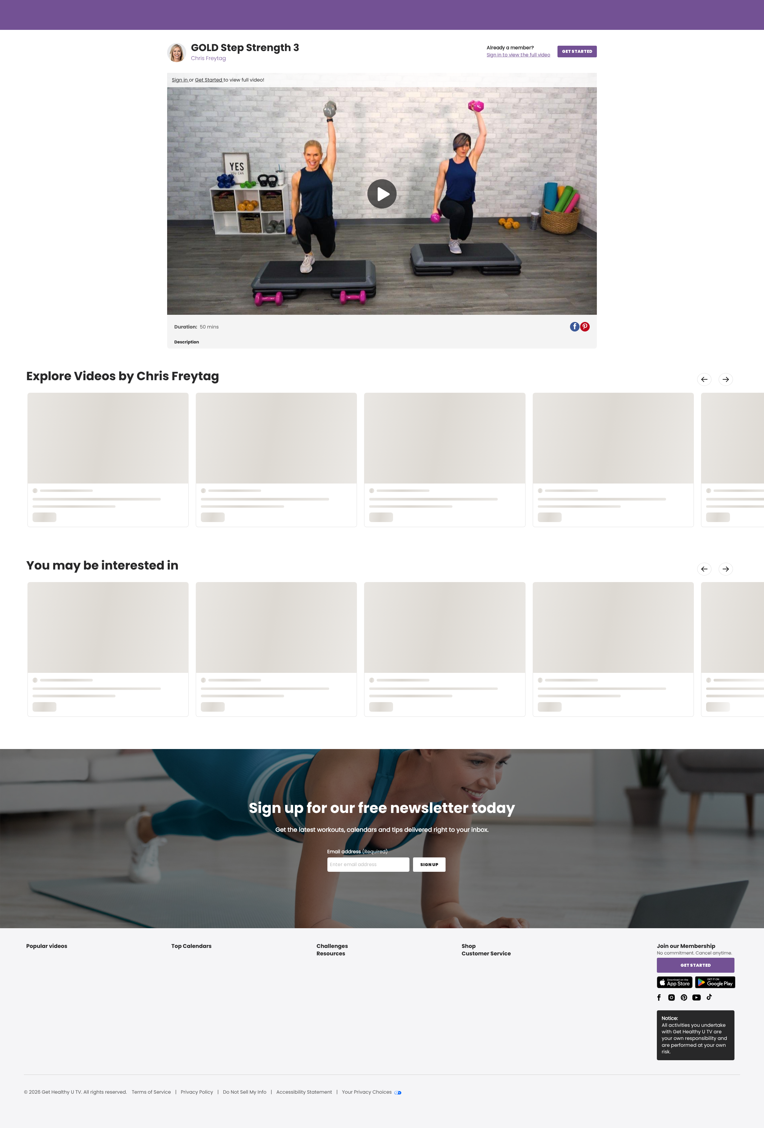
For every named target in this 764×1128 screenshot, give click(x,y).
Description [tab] (186, 342)
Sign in (180, 79)
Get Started (209, 79)
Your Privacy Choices (367, 1092)
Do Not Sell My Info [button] (245, 1092)
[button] (518, 51)
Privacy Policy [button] (197, 1092)
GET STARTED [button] (577, 51)
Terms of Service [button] (151, 1092)
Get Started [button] (695, 965)
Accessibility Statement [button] (304, 1092)
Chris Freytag (208, 58)
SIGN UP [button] (429, 865)
